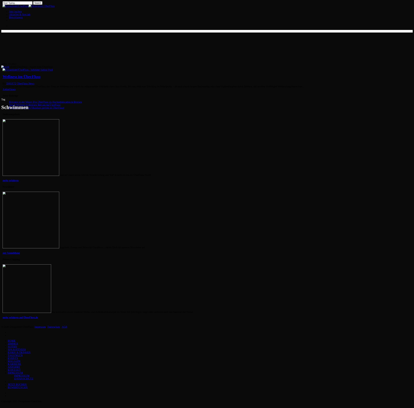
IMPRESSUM (15, 372)
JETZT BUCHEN (17, 384)
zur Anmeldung (11, 253)
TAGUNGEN (15, 355)
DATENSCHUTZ (23, 378)
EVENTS (13, 358)
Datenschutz (53, 326)
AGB (64, 326)
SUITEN (12, 346)
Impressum (40, 326)
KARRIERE (14, 364)
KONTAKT (14, 370)
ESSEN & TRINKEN (19, 352)
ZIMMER (13, 343)
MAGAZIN (14, 361)
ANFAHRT (14, 367)
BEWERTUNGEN (18, 387)
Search (37, 3)
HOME (12, 340)
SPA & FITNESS (17, 349)
